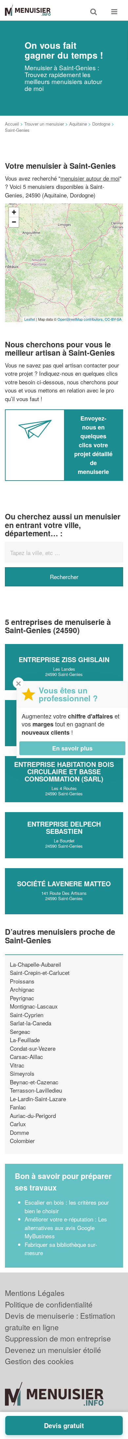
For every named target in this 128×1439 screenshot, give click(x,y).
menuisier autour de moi (89, 178)
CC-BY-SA (113, 319)
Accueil (12, 124)
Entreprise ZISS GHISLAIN (64, 659)
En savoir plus (72, 748)
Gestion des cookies (39, 1361)
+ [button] (14, 212)
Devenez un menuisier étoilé (53, 1349)
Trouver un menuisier (44, 124)
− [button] (14, 222)
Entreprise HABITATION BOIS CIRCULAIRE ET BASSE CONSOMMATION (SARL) (64, 771)
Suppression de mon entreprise (58, 1338)
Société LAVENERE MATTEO (64, 883)
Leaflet (29, 319)
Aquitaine (78, 124)
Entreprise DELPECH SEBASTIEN (64, 827)
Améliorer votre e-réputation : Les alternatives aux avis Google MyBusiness (66, 1227)
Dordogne (101, 124)
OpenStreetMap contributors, (81, 319)
